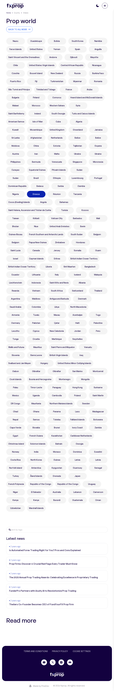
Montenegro (64, 379)
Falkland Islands (77, 419)
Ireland (37, 113)
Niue (36, 226)
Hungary (44, 363)
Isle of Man (38, 121)
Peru (98, 331)
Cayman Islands (36, 258)
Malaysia (98, 274)
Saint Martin (98, 395)
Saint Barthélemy (16, 113)
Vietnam (36, 291)
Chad (15, 411)
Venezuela (57, 162)
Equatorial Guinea (37, 170)
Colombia (36, 307)
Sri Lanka (16, 138)
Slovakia (36, 427)
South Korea (77, 41)
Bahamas (64, 202)
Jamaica (98, 130)
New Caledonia (57, 331)
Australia (57, 492)
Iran (36, 154)
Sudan (79, 170)
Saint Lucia (15, 250)
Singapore (77, 162)
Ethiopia (57, 178)
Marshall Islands (36, 508)
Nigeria (15, 194)
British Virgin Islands (59, 355)
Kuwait (15, 130)
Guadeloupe (36, 41)
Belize (77, 138)
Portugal (98, 178)
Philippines (16, 162)
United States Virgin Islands (41, 65)
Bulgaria (15, 97)
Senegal (98, 468)
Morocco (36, 105)
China (36, 146)
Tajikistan (77, 146)
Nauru (15, 41)
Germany (15, 323)
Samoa (36, 419)
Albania (82, 282)
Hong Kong (77, 387)
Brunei (57, 427)
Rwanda (15, 291)
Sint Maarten (69, 266)
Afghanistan (36, 138)
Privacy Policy (60, 651)
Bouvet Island (36, 73)
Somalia (77, 250)
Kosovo (85, 210)
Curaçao (15, 170)
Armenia (15, 315)
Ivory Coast (77, 427)
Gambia (81, 186)
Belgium (97, 234)
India (36, 452)
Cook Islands (16, 379)
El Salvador (36, 492)
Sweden (86, 403)
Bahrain (58, 444)
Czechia (15, 73)
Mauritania (36, 403)
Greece (36, 194)
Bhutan (15, 226)
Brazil (36, 178)
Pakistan (36, 323)
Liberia (49, 266)
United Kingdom (57, 130)
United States (36, 49)
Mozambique (36, 130)
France (69, 89)
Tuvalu (36, 315)
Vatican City (56, 218)
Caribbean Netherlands (81, 436)
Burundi (56, 500)
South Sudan (77, 234)
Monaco (57, 452)
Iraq (81, 355)
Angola (43, 202)
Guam (98, 250)
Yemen (57, 49)
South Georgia (58, 113)
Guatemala (77, 500)
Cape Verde (15, 427)
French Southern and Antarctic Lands (46, 234)
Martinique (57, 339)
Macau (57, 315)
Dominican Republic (17, 186)
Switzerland (77, 291)
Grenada (57, 476)
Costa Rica (15, 460)
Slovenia (15, 355)
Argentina (15, 299)
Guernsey (77, 468)
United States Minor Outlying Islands (74, 363)
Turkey (15, 476)
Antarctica (36, 468)
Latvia (77, 460)
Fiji (36, 81)
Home (8, 13)
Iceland (77, 274)
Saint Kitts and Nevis (59, 282)
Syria (78, 105)
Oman (98, 500)
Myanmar (77, 81)
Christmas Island (16, 444)
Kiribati (36, 218)
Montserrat (98, 371)
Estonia (56, 146)
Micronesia (98, 162)
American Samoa (16, 121)
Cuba (58, 121)
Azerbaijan (77, 315)
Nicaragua (96, 65)
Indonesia (36, 282)
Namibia (98, 41)
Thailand (98, 291)
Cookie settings (82, 651)
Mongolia (85, 379)
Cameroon (98, 492)
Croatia (36, 339)
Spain (77, 49)
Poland (77, 395)
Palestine (98, 323)
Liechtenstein (15, 282)
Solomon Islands (37, 444)
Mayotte (94, 57)
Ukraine (77, 154)
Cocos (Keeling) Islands (19, 202)
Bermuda (36, 162)
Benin (82, 226)
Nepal (15, 419)
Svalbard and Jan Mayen (19, 363)
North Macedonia (78, 307)
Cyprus (36, 331)
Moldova (15, 146)
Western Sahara (57, 105)
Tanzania (77, 194)
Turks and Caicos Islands (83, 113)
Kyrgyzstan (57, 468)
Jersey (57, 250)
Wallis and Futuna (16, 347)
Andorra (53, 57)
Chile (15, 65)
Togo (98, 315)
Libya (56, 307)
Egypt (15, 436)
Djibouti (73, 57)
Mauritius (37, 347)
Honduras (80, 242)
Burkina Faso (98, 73)
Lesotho (15, 331)
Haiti (77, 323)
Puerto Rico (15, 81)
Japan (77, 476)
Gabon (15, 371)
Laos (77, 411)
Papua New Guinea (38, 242)
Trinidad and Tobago (45, 89)
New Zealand (57, 73)
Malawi (15, 105)
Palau (15, 387)
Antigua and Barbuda (59, 299)
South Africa (57, 291)
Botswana (98, 419)
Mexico (15, 395)
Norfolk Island (15, 468)
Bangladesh (90, 266)
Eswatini (98, 452)
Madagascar (98, 411)
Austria (15, 154)
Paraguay (57, 387)
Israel (15, 258)
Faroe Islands (15, 49)
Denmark (82, 299)
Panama (57, 411)
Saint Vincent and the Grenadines (24, 57)
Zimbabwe (60, 242)
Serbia (61, 186)
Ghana (36, 411)
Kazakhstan (56, 436)
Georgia (79, 444)
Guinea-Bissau (15, 234)
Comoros (56, 97)
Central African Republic (72, 65)
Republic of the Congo (40, 484)
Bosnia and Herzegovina (40, 379)
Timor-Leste (36, 387)
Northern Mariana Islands (61, 403)
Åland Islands (36, 476)
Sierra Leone (36, 355)
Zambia (98, 427)
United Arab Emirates (59, 226)
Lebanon (77, 492)
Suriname (98, 387)
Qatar (57, 323)
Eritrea (57, 258)
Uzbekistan (15, 508)
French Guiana (36, 436)
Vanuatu (88, 347)
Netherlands (57, 138)
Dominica (77, 452)
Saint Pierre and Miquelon (63, 347)
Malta (56, 154)
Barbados (77, 218)
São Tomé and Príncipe (19, 89)
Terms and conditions (36, 651)
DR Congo (15, 403)
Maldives (36, 299)
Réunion (57, 194)
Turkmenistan (56, 81)
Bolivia (57, 41)
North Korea (36, 460)
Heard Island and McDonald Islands (86, 97)
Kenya (15, 500)
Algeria (79, 121)
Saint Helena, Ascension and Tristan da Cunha (29, 210)
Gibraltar (36, 371)
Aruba (89, 89)
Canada (36, 250)
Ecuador (15, 274)
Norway (15, 452)
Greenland (78, 130)
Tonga (15, 339)
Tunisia (64, 210)
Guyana (98, 146)
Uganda (36, 395)
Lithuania (36, 274)
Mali (98, 218)
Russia (77, 73)
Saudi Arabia (15, 307)
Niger (15, 492)
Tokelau (57, 419)
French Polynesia (16, 484)
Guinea (57, 460)
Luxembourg (77, 178)
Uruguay (92, 484)
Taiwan (15, 218)
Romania (98, 81)
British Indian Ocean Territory (83, 258)
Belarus (40, 186)
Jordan (77, 331)
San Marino (77, 371)
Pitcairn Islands (59, 170)
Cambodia (57, 395)
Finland (36, 97)
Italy (57, 274)
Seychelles (77, 339)
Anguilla (98, 49)
